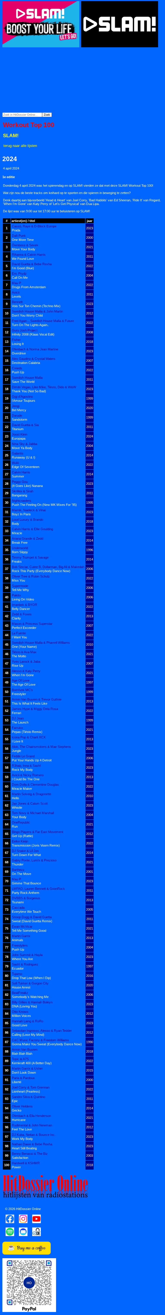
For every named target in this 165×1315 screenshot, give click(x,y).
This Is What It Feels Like (29, 703)
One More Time (23, 240)
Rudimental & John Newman (32, 1125)
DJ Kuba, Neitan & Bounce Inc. (33, 1134)
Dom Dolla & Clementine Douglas (35, 784)
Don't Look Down (24, 1072)
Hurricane (19, 1120)
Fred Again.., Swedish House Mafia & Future (43, 321)
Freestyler (19, 694)
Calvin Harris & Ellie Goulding (32, 529)
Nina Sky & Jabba (24, 444)
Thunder (17, 864)
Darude (17, 415)
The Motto (19, 656)
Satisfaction (20, 1157)
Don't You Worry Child (27, 315)
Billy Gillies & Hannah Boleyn (32, 1002)
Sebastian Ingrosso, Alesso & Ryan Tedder (42, 1030)
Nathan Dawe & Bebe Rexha (32, 1144)
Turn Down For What (26, 855)
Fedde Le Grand (23, 756)
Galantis (17, 453)
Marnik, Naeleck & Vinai (29, 510)
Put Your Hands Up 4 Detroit (32, 760)
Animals (17, 940)
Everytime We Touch (26, 911)
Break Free (20, 542)
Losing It (18, 344)
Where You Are (22, 959)
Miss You (18, 580)
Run (15, 826)
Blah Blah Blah (22, 1053)
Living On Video (23, 599)
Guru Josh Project (24, 330)
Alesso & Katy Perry (26, 671)
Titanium (18, 429)
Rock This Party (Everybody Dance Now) (41, 571)
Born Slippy (20, 552)
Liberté (16, 1082)
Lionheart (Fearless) (26, 1091)
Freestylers (20, 945)
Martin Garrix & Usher (27, 1068)
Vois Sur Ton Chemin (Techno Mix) (36, 306)
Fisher (16, 340)
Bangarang (19, 495)
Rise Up (17, 665)
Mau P (16, 283)
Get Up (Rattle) (22, 836)
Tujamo (17, 974)
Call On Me (20, 277)
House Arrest (21, 987)
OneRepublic (21, 822)
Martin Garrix (21, 936)
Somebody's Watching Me (30, 997)
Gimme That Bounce (26, 883)
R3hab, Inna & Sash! (26, 765)
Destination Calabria (26, 363)
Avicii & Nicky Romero (28, 775)
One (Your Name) (24, 646)
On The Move (21, 874)
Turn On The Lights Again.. (30, 325)
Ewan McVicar (22, 926)
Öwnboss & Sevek (25, 245)
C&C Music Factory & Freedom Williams (40, 1040)
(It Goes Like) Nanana (27, 486)
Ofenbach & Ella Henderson (31, 1116)
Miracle (17, 533)
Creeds (17, 368)
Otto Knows (20, 1011)
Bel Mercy (19, 410)
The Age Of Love (23, 684)
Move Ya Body (22, 448)
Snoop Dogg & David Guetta (32, 917)
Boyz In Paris (21, 514)
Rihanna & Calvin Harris (29, 254)
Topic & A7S (20, 1059)
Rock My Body (22, 769)
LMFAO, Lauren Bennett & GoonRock (38, 888)
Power (16, 1167)
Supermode (20, 586)
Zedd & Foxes (22, 614)
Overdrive (19, 353)
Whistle (17, 807)
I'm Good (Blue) (23, 268)
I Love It (17, 741)
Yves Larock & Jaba (26, 661)
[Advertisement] (82, 80)
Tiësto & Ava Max (24, 652)
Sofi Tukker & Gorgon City (30, 983)
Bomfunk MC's (22, 690)
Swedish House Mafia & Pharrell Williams (41, 642)
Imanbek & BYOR (24, 605)
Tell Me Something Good (29, 930)
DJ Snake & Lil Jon (25, 851)
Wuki (15, 463)
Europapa (18, 438)
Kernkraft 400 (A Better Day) (32, 1063)
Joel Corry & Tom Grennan (30, 1087)
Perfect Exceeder (24, 628)
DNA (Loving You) (24, 1006)
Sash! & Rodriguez (25, 964)
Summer (18, 476)
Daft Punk (19, 235)
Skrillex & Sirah (22, 491)
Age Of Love (20, 680)
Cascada (18, 907)
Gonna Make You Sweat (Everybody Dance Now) (47, 1044)
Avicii (15, 292)
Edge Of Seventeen (25, 467)
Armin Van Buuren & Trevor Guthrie (36, 699)
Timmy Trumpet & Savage (30, 557)
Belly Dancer (21, 609)
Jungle (16, 751)
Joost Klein (19, 434)
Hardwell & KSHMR (26, 1163)
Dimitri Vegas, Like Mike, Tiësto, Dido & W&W (44, 387)
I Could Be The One (26, 779)
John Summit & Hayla (27, 955)
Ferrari (16, 713)
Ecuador (18, 968)
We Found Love (23, 258)
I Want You (19, 637)
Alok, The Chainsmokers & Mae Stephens (41, 746)
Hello (15, 798)
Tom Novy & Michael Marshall (33, 813)
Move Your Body (23, 249)
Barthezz (18, 870)
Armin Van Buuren (24, 1049)
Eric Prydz (19, 273)
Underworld (20, 548)
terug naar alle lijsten (20, 146)
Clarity (16, 618)
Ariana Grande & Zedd (27, 538)
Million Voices (21, 1016)
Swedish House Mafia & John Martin (37, 311)
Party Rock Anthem (25, 893)
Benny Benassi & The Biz (30, 1153)
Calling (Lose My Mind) (28, 1034)
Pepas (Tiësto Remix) (27, 732)
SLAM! (11, 135)
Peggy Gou (20, 482)
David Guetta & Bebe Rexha (32, 264)
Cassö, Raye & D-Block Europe (34, 226)
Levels (16, 296)
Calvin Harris (21, 472)
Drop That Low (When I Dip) (31, 978)
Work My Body (22, 1139)
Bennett (17, 302)
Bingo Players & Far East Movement (37, 832)
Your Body (19, 817)
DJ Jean (18, 718)
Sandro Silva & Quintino (28, 1097)
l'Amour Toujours (23, 400)
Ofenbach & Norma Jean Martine (35, 349)
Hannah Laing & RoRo (27, 1021)
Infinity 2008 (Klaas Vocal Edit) (33, 334)
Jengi (15, 406)
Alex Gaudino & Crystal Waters (33, 358)
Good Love (19, 1025)
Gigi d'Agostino (22, 396)
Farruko (17, 728)
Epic (15, 1101)
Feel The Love (22, 1129)
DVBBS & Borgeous (26, 898)
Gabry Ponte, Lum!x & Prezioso (34, 860)
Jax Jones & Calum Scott (30, 803)
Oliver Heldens (22, 1106)
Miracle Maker (22, 788)
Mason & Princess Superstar (32, 623)
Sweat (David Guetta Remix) (32, 921)
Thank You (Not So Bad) (29, 391)
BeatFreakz (20, 993)
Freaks (17, 561)
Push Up (18, 372)
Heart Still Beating (24, 1148)
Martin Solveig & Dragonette (31, 794)
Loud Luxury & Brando (27, 519)
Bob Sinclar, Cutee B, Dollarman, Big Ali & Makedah (48, 567)
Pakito (16, 595)
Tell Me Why (20, 590)
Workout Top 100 (28, 124)
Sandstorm (19, 419)
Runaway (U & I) (23, 457)
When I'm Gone (23, 675)
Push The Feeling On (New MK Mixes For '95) (44, 505)
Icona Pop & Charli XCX (29, 737)
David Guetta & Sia (25, 425)
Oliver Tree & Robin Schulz (31, 576)
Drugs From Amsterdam (29, 287)
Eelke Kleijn (20, 841)
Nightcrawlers (21, 500)
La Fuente (19, 633)
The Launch (20, 722)
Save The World (23, 381)
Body (15, 523)
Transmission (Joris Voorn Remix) (36, 845)
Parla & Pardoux (23, 1078)
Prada (16, 230)
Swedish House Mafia (27, 377)
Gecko (16, 1110)
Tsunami (18, 902)
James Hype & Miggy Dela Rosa (35, 709)
